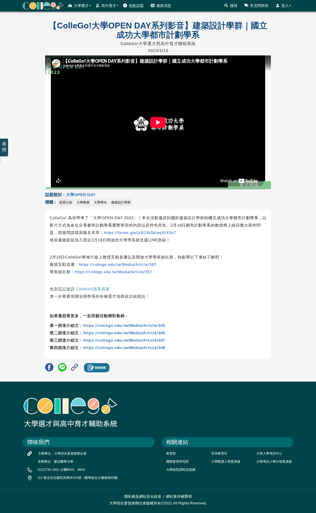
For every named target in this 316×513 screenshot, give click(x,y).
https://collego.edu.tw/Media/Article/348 (124, 348)
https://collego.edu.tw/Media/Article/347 (124, 340)
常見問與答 (259, 6)
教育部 (171, 453)
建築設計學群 (121, 202)
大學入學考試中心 (269, 453)
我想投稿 (100, 367)
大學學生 (100, 202)
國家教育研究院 (177, 461)
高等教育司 (219, 453)
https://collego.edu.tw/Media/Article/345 (124, 325)
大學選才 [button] (81, 6)
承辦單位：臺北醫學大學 (55, 461)
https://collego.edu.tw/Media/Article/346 (124, 333)
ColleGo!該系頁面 (93, 289)
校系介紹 (65, 202)
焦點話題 (136, 6)
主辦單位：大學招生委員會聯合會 (62, 453)
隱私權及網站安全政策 (142, 496)
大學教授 (83, 202)
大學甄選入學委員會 (225, 461)
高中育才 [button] (108, 6)
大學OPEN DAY (81, 194)
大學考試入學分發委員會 (274, 461)
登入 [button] (285, 6)
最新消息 (163, 6)
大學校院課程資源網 (180, 469)
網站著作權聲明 (179, 496)
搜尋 (233, 6)
